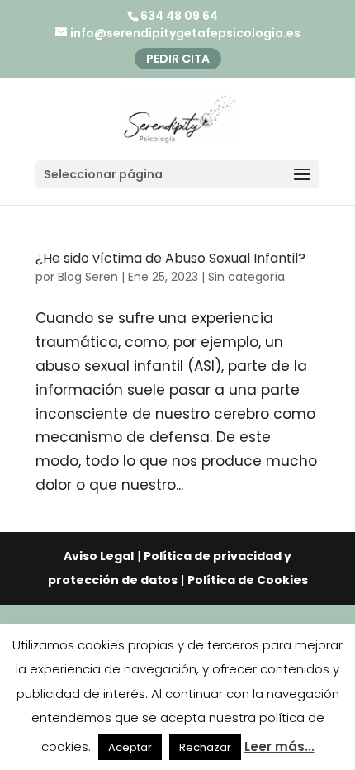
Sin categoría (246, 277)
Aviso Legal (99, 556)
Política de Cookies (247, 580)
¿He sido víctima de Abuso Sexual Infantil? (170, 258)
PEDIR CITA (178, 58)
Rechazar (205, 747)
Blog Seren (88, 277)
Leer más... (279, 746)
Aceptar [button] (130, 747)
